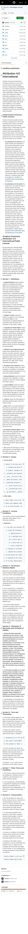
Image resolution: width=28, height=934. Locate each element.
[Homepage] (14, 2)
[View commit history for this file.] (24, 22)
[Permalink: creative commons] (1, 68)
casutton (6, 7)
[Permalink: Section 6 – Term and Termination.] (1, 713)
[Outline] (26, 63)
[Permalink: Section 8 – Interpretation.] (1, 795)
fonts (6, 45)
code (6, 39)
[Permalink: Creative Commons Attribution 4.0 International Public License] (1, 240)
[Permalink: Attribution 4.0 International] (1, 75)
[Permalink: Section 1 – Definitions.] (1, 279)
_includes (7, 26)
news (6, 55)
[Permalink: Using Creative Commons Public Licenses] (1, 116)
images (6, 48)
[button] (24, 464)
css (5, 42)
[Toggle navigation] (2, 2)
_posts (6, 32)
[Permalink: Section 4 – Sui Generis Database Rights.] (1, 567)
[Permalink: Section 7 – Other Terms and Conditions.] (1, 769)
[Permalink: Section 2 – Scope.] (1, 457)
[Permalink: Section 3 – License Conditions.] (1, 512)
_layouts (7, 29)
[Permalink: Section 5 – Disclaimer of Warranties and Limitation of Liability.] (1, 628)
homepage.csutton (16, 7)
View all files (14, 58)
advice (6, 35)
